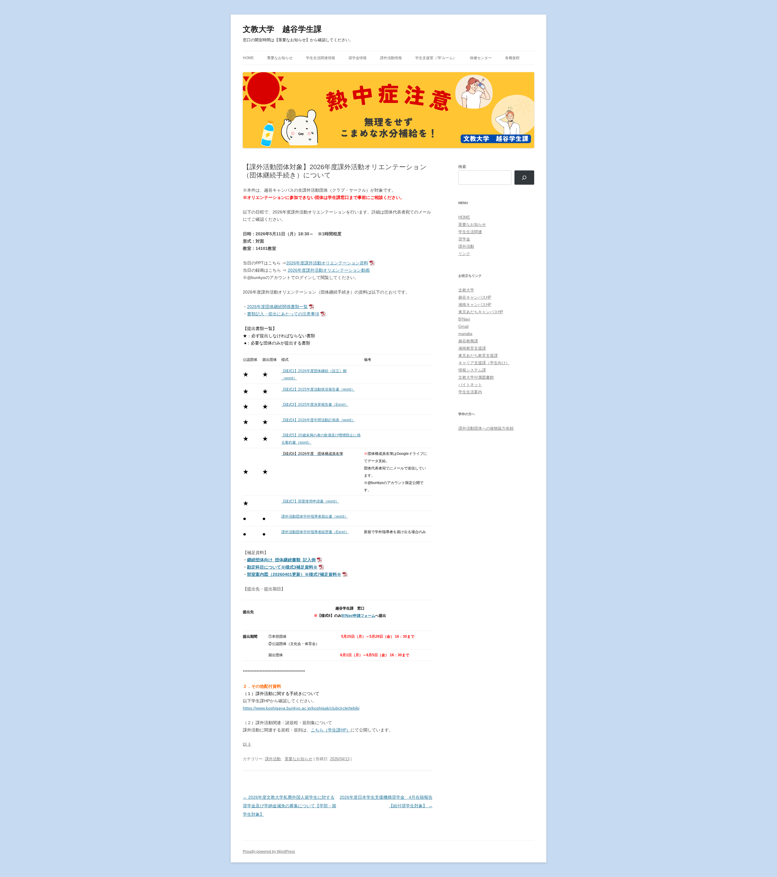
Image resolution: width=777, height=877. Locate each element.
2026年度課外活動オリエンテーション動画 (329, 270)
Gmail (463, 326)
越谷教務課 (468, 341)
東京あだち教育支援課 (478, 355)
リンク (464, 253)
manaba (465, 333)
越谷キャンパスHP (474, 297)
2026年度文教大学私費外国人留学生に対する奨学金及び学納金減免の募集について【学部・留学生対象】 (289, 806)
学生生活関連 (470, 232)
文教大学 (466, 290)
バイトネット (470, 384)
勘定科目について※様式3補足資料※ (282, 567)
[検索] (524, 177)
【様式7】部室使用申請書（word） (310, 501)
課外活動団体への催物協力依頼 (486, 428)
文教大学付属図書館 (476, 377)
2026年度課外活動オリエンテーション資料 (327, 262)
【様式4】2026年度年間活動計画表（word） (318, 420)
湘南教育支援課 (472, 348)
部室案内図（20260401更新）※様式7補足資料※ (294, 574)
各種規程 (512, 58)
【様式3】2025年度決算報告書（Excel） (314, 404)
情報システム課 (472, 370)
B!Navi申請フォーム (358, 615)
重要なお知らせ (280, 58)
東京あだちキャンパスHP (480, 312)
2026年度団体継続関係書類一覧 (277, 306)
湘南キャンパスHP (474, 304)
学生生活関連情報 (320, 58)
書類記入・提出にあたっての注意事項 (283, 313)
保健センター (481, 58)
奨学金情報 (357, 58)
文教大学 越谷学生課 (282, 29)
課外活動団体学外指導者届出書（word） (314, 516)
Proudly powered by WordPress (269, 851)
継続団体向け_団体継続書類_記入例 (281, 559)
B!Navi (464, 319)
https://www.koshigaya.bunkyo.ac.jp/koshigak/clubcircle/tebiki (301, 708)
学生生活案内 (470, 392)
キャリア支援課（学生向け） (484, 363)
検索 (462, 166)
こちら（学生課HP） (331, 729)
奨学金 (464, 239)
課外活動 (273, 759)
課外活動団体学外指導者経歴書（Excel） (315, 532)
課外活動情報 (391, 58)
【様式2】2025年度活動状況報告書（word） (318, 389)
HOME (248, 58)
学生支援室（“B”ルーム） (435, 58)
